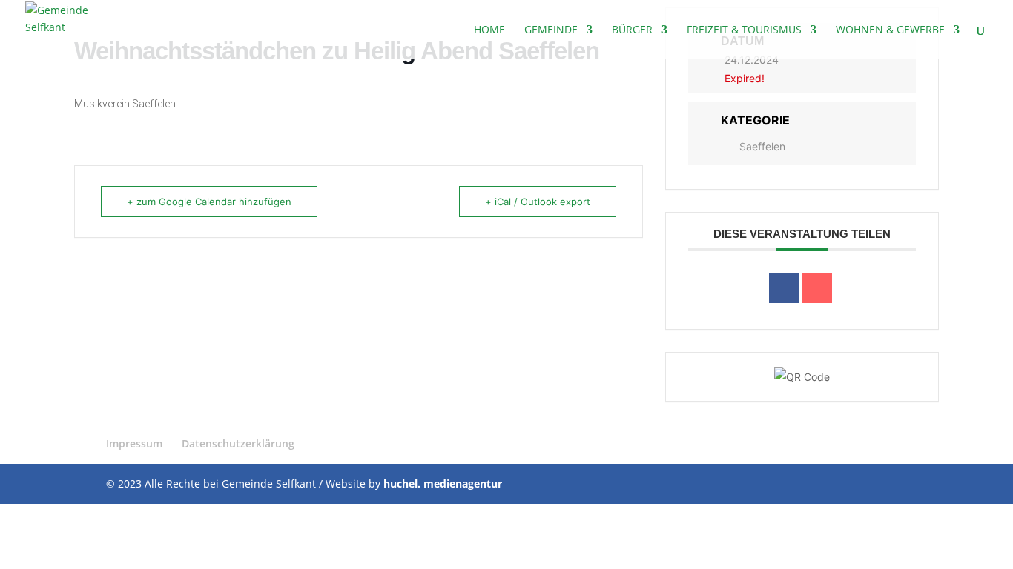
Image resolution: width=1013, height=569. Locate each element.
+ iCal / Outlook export (537, 201)
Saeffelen (762, 146)
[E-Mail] (817, 288)
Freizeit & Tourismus (744, 30)
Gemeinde (551, 30)
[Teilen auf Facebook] (784, 288)
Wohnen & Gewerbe (890, 30)
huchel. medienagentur (442, 483)
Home (489, 30)
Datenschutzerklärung (238, 443)
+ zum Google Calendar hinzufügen (209, 201)
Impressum (134, 443)
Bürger (632, 30)
